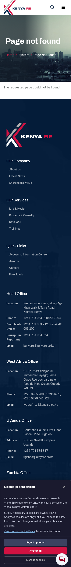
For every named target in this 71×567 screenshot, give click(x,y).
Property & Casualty (21, 215)
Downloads (16, 274)
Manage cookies (35, 559)
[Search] (52, 7)
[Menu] (63, 7)
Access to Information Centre (28, 254)
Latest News (17, 176)
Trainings (14, 228)
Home (10, 55)
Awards (14, 261)
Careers (14, 268)
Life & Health (17, 208)
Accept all (36, 550)
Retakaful (15, 222)
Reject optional (35, 542)
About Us (15, 169)
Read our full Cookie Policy (19, 531)
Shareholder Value (20, 182)
